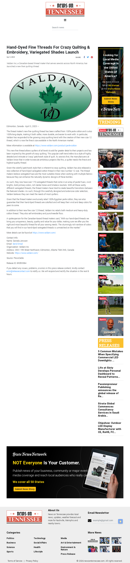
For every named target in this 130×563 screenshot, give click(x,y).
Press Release (68, 554)
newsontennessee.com (94, 561)
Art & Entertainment (71, 542)
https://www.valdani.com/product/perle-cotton (56, 145)
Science (11, 547)
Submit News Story (110, 100)
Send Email (18, 244)
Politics (10, 538)
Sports (10, 551)
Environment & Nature (68, 548)
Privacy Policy (32, 561)
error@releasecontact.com (18, 271)
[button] (84, 57)
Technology (39, 538)
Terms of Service (15, 561)
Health (37, 547)
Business (11, 542)
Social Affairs (40, 542)
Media (64, 538)
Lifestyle (38, 551)
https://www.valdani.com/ (44, 232)
